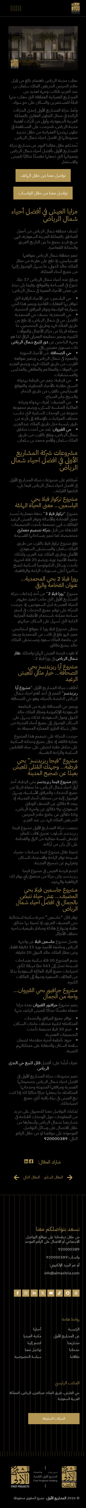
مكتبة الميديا (32, 1336)
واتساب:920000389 (63, 1257)
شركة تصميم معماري (33, 530)
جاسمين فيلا (45, 941)
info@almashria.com (62, 1273)
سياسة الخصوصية (28, 1357)
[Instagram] (25, 1293)
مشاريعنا (73, 1343)
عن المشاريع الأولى (67, 1336)
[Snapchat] (67, 1293)
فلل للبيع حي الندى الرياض (29, 1065)
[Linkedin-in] (34, 1293)
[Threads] (76, 1293)
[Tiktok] (59, 1293)
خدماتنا (74, 1350)
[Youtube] (50, 1293)
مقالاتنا (75, 1357)
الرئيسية (74, 1329)
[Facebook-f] (17, 1293)
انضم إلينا (34, 1343)
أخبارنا (37, 1329)
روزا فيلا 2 (56, 593)
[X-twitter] (42, 1293)
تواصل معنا (33, 1350)
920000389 (56, 1138)
